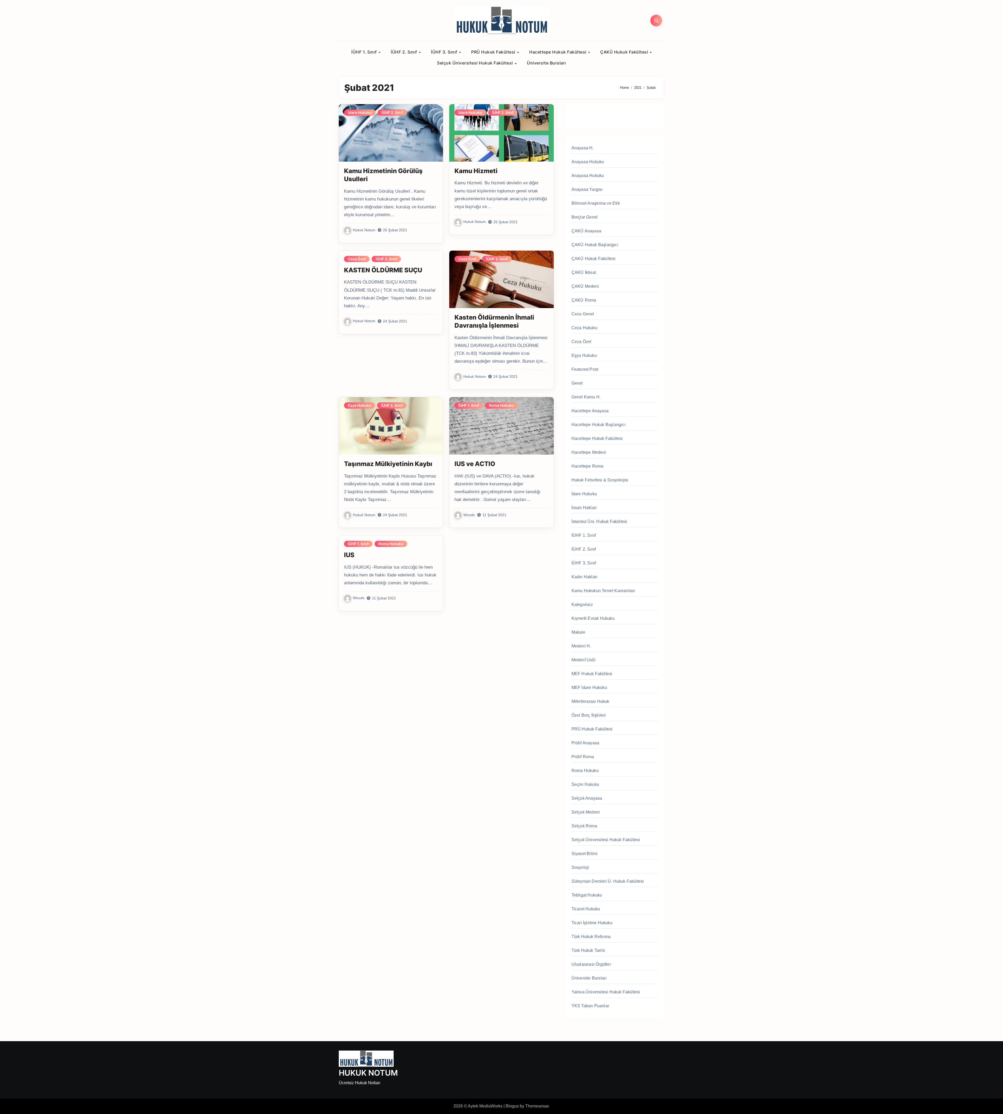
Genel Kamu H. (586, 397)
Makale (578, 632)
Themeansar (537, 1106)
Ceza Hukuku (584, 328)
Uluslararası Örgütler (591, 964)
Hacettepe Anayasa (590, 411)
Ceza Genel (583, 314)
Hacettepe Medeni (589, 452)
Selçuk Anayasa (587, 798)
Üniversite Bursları (546, 63)
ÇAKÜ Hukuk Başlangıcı (595, 245)
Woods (469, 515)
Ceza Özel (357, 259)
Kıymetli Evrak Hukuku (593, 618)
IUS (349, 555)
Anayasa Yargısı (587, 189)
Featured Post (585, 369)
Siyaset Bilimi (585, 853)
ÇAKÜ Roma (584, 300)
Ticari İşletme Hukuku (592, 923)
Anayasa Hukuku (588, 162)
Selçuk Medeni (586, 812)
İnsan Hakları (584, 507)
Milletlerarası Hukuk (590, 701)
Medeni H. (581, 646)
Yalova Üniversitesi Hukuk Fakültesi (606, 992)
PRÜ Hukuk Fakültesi (493, 52)
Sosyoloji (580, 867)
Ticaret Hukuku (586, 909)
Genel (577, 383)
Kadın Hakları (585, 577)
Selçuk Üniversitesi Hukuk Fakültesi (475, 63)
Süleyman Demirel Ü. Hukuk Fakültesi (608, 881)
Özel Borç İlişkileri (589, 715)
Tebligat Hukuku (587, 895)
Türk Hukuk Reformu (591, 936)
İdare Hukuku (360, 112)
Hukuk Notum (364, 230)
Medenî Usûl (584, 660)
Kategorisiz (582, 604)
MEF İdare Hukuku (589, 687)
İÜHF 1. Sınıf (364, 52)
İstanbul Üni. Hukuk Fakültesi (599, 521)
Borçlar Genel (585, 217)
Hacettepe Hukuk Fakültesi (558, 52)
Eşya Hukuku (359, 405)
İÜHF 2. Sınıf (404, 52)
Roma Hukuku (501, 405)
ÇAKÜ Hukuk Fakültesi (624, 52)
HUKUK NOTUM (368, 1072)
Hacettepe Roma (588, 466)
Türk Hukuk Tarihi (588, 950)
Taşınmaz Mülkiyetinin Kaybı (388, 464)
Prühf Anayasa (585, 743)
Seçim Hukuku (585, 784)
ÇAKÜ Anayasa (586, 231)
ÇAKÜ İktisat (584, 272)
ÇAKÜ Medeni (585, 286)
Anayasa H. (583, 148)
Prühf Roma (583, 757)
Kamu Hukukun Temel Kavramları (603, 590)
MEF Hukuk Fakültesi (592, 673)
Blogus (512, 1106)
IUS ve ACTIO (474, 464)
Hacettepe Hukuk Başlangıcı (599, 424)
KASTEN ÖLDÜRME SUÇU (383, 270)
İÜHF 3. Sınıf (444, 52)
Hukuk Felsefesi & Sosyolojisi (600, 480)
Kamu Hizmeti (476, 171)
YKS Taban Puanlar (590, 1006)
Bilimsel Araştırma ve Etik (596, 203)
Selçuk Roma (584, 826)
